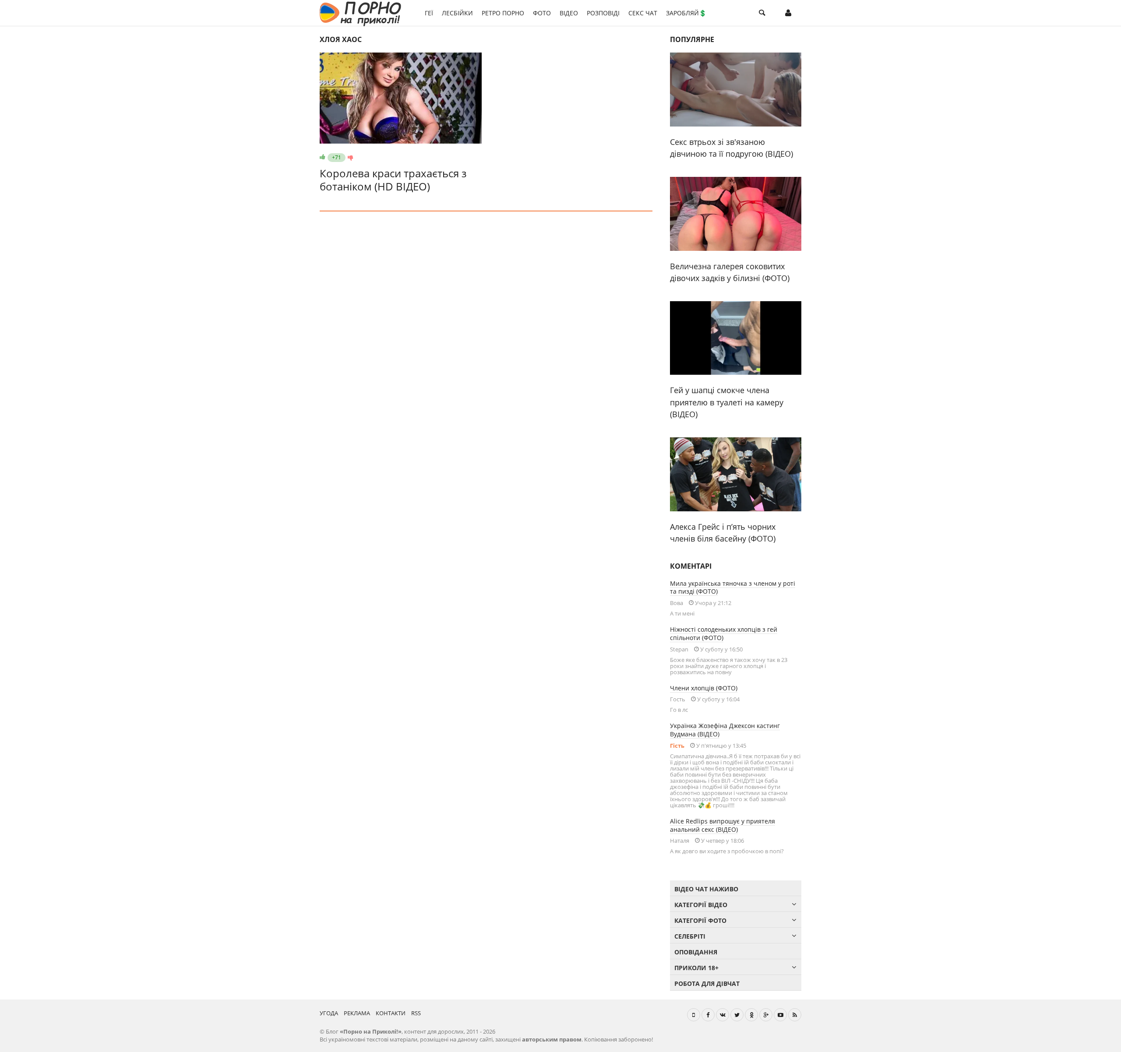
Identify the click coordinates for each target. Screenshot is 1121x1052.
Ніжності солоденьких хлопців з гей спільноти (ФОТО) (723, 633)
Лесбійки (457, 13)
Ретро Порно (503, 13)
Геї (429, 13)
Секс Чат (642, 13)
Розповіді (603, 13)
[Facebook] (708, 1014)
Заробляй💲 (686, 13)
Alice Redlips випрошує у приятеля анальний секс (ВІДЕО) (722, 825)
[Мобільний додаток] (693, 1014)
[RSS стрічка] (794, 1014)
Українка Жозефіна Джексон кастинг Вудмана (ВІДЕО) (725, 729)
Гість (677, 745)
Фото (542, 13)
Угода (329, 1013)
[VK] (722, 1014)
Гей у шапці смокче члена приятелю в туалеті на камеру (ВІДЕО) (726, 402)
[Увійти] (788, 13)
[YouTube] (780, 1014)
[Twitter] (737, 1014)
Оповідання (695, 952)
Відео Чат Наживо (706, 889)
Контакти (390, 1013)
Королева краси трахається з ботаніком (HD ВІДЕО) (393, 180)
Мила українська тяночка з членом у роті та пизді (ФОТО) (732, 587)
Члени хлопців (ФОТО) (703, 688)
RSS (416, 1013)
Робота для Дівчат (707, 983)
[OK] (751, 1014)
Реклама (357, 1013)
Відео (569, 13)
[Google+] (765, 1014)
